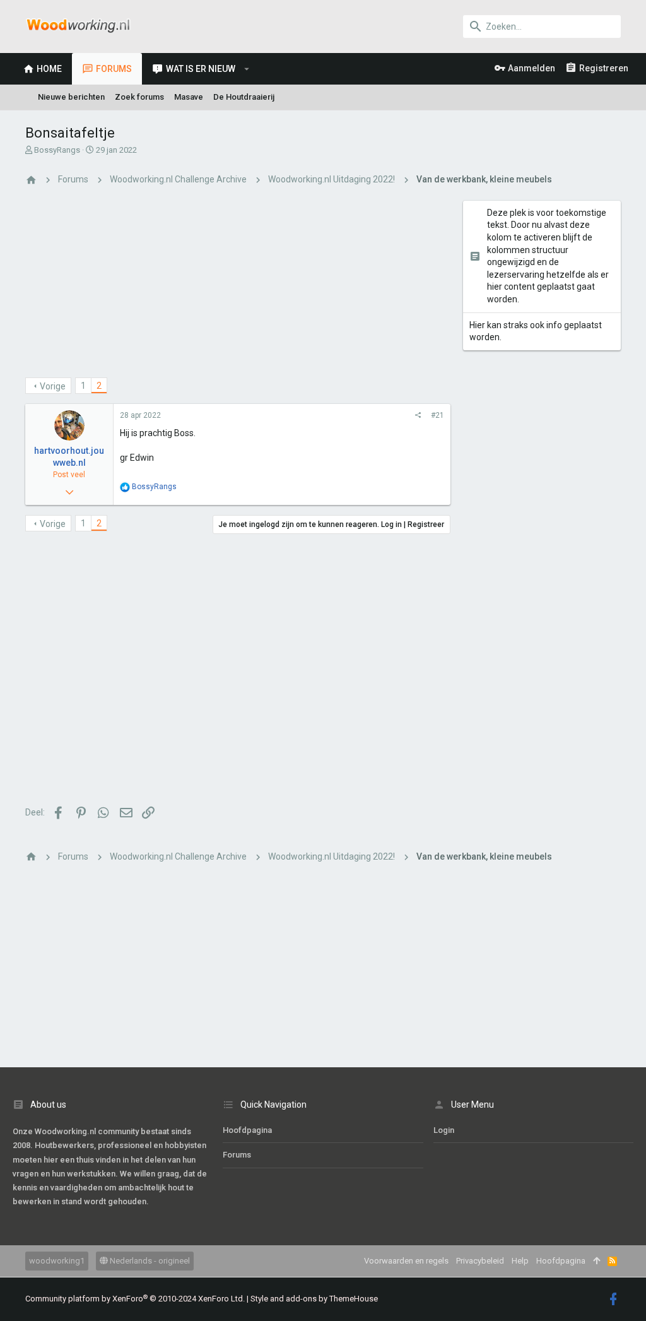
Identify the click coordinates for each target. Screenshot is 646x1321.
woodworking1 (57, 1260)
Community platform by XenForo (135, 1298)
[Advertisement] (237, 289)
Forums (237, 1154)
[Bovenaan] (596, 1261)
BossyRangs (57, 150)
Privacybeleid (480, 1260)
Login (443, 1130)
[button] (247, 68)
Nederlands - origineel (149, 1260)
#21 (437, 415)
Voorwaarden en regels (406, 1260)
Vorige (53, 386)
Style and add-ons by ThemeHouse (314, 1298)
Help (520, 1260)
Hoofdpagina (247, 1130)
